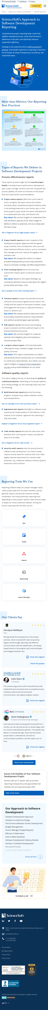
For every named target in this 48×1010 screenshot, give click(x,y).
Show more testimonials (24, 762)
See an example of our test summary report (19, 404)
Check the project (37, 663)
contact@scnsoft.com (12, 934)
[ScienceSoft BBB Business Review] (10, 983)
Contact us (36, 6)
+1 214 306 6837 (10, 938)
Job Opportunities (7, 951)
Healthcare (23, 1)
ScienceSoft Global (10, 1)
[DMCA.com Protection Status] (8, 998)
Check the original (37, 657)
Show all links (30, 857)
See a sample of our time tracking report (18, 291)
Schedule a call (22, 896)
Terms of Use (6, 958)
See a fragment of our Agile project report (18, 232)
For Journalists (6, 947)
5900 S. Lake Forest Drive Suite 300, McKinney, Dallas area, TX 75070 (24, 929)
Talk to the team (12, 793)
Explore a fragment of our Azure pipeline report (21, 423)
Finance (32, 1)
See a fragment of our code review (15, 443)
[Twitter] (9, 920)
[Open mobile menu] (45, 6)
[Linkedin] (3, 920)
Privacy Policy (6, 954)
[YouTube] (21, 920)
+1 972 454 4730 (10, 940)
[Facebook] (15, 920)
